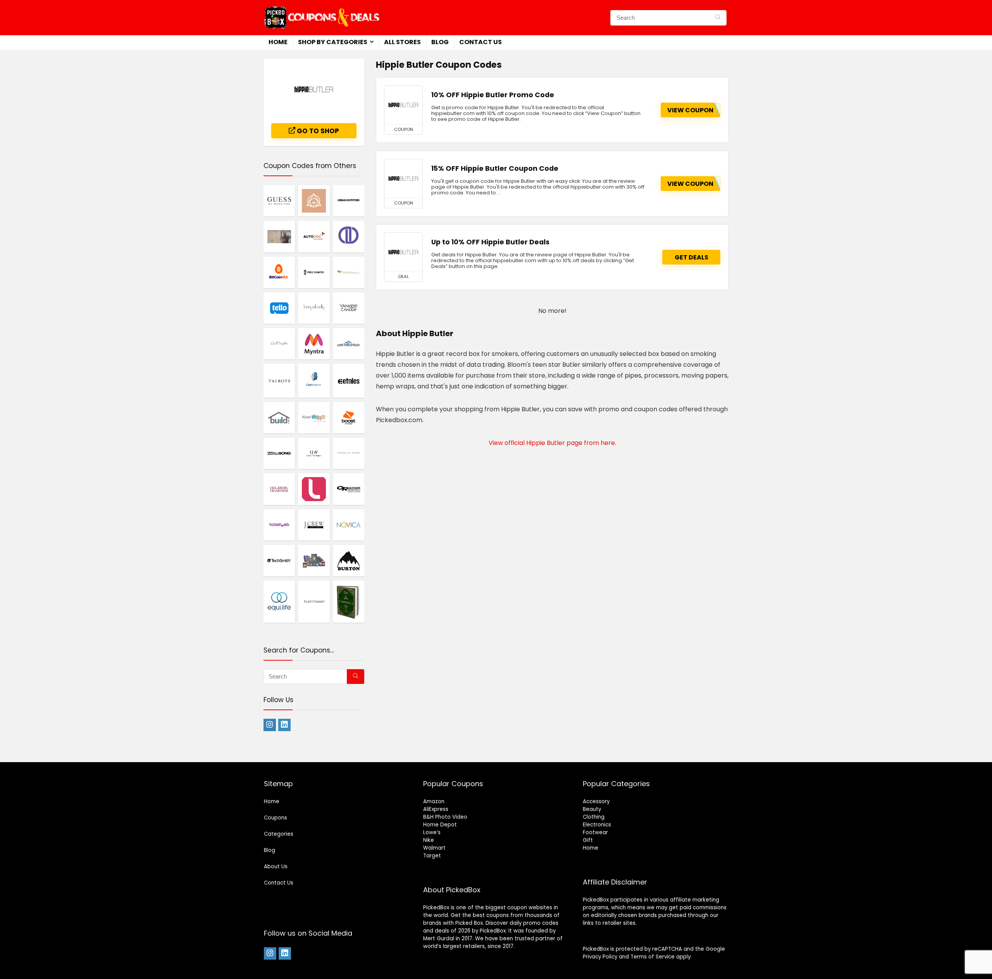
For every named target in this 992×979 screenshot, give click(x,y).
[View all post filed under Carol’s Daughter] (279, 343)
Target (432, 855)
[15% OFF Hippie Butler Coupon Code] (403, 178)
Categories (278, 834)
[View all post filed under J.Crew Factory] (313, 525)
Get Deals (691, 257)
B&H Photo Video (445, 817)
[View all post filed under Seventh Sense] (313, 200)
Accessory (596, 801)
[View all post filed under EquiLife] (279, 601)
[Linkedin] (284, 725)
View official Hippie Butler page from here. (552, 442)
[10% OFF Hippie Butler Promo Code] (403, 105)
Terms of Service (652, 956)
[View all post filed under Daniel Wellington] (313, 453)
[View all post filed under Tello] (279, 308)
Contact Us (480, 42)
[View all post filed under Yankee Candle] (348, 308)
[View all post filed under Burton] (348, 560)
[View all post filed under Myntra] (313, 343)
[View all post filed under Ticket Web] (279, 525)
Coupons (275, 817)
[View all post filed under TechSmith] (279, 560)
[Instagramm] (270, 725)
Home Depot (440, 824)
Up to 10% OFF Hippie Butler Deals (490, 242)
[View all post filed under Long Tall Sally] (313, 308)
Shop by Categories (332, 42)
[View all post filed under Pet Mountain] (348, 343)
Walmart (434, 848)
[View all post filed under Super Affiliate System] (279, 236)
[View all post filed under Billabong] (279, 453)
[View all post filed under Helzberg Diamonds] (279, 489)
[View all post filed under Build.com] (279, 417)
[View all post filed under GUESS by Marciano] (279, 200)
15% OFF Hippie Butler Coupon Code (494, 168)
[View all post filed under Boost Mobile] (348, 417)
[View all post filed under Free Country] (313, 272)
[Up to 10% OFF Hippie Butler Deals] (403, 252)
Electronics (597, 824)
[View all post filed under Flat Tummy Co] (313, 601)
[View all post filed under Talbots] (279, 380)
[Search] (718, 18)
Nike (428, 840)
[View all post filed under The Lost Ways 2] (348, 601)
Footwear (595, 832)
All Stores (402, 42)
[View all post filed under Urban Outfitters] (348, 200)
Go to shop (317, 131)
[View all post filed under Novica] (348, 525)
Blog (440, 42)
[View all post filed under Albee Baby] (313, 417)
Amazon (433, 801)
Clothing (593, 817)
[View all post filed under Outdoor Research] (348, 489)
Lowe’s (432, 832)
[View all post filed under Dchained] (348, 236)
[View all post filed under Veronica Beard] (348, 453)
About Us (276, 866)
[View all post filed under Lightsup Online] (313, 489)
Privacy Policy (600, 956)
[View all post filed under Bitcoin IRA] (279, 272)
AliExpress (435, 809)
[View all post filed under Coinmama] (313, 380)
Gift (588, 840)
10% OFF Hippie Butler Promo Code (492, 95)
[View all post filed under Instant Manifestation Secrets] (313, 560)
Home (278, 42)
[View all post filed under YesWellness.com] (348, 272)
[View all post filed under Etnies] (348, 380)
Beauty (592, 809)
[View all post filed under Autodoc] (313, 236)
